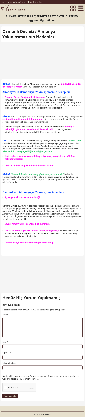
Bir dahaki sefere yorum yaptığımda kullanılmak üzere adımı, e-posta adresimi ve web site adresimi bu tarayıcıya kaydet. (40, 377)
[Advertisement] (42, 59)
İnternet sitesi (9, 363)
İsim (5, 342)
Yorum (5, 314)
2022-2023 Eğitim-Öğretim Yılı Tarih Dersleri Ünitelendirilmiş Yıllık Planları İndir (23, 2)
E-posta (6, 352)
